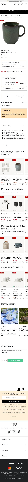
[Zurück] (2, 33)
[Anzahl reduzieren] (2, 360)
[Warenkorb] (22, 4)
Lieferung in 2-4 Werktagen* (15, 0)
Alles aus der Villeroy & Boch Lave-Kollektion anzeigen (13, 232)
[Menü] (26, 4)
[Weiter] (25, 33)
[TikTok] (18, 432)
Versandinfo (23, 83)
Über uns (4, 456)
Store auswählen (21, 88)
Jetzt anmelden (23, 65)
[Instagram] (14, 432)
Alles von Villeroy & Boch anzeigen (10, 192)
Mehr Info (24, 102)
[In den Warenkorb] (10, 184)
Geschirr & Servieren (5, 15)
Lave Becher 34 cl (20, 17)
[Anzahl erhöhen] (6, 360)
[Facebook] (10, 432)
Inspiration (5, 450)
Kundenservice (6, 439)
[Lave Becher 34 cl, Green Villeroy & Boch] (14, 33)
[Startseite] (4, 4)
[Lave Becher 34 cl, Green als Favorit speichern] (25, 360)
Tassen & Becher (15, 15)
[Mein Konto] (15, 4)
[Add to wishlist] (7, 184)
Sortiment (4, 445)
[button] (4, 57)
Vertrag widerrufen (14, 416)
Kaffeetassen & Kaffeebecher (8, 17)
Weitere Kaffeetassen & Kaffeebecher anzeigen (11, 351)
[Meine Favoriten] (19, 4)
